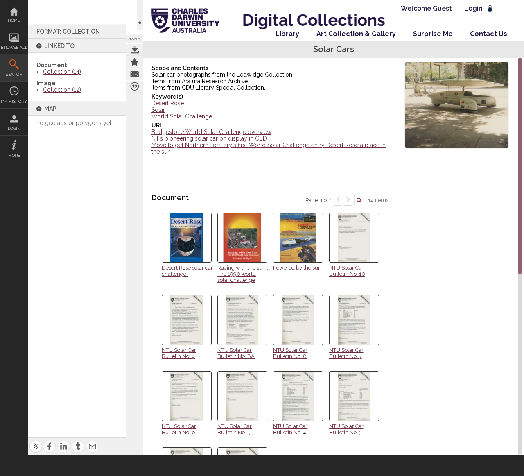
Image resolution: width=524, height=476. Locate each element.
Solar (158, 110)
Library (287, 34)
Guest (442, 8)
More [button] (14, 155)
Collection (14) (62, 71)
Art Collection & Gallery (356, 34)
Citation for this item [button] (134, 86)
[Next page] (348, 200)
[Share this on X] (35, 441)
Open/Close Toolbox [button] (140, 15)
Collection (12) (62, 89)
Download (134, 49)
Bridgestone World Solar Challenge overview (211, 132)
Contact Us (488, 34)
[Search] (359, 200)
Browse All (14, 47)
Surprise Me (433, 34)
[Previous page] (338, 200)
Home (14, 20)
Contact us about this (134, 74)
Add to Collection (134, 62)
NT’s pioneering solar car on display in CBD (209, 138)
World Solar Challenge (181, 116)
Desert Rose (167, 103)
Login (14, 128)
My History (14, 101)
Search (14, 74)
